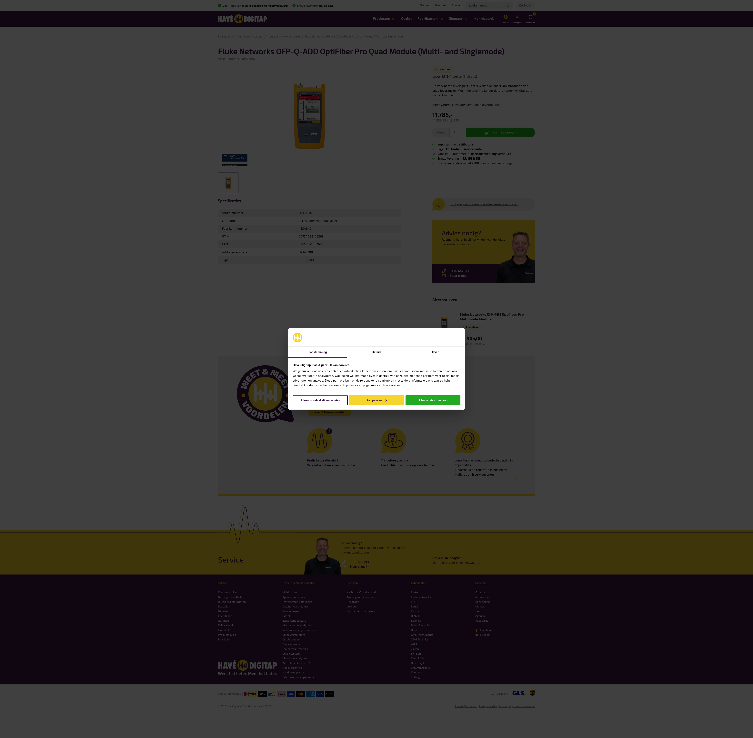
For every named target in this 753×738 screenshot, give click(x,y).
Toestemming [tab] (317, 352)
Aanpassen (374, 400)
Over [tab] (435, 352)
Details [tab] (376, 352)
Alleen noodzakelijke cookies (320, 400)
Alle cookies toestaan (432, 400)
